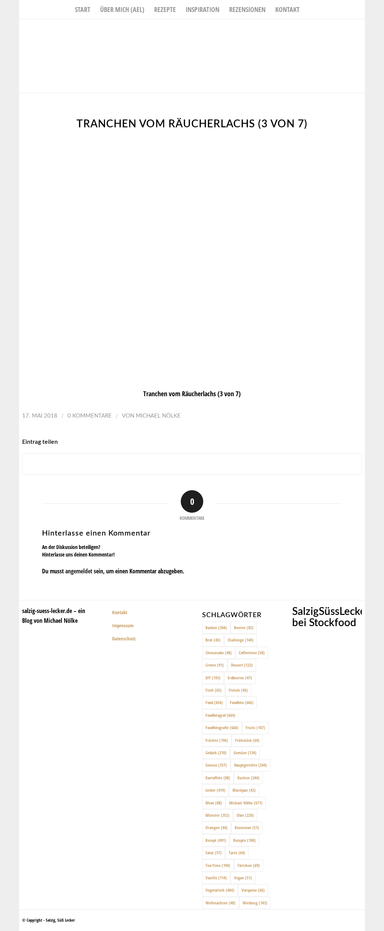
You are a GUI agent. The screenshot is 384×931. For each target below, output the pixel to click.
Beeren (244, 627)
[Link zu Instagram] (348, 30)
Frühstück (247, 740)
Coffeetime (252, 652)
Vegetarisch (220, 890)
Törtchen (248, 865)
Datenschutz (124, 638)
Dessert (242, 665)
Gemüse (245, 752)
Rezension (247, 827)
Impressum (123, 625)
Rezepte (244, 840)
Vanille (216, 877)
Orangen (217, 827)
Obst (245, 815)
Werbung (255, 903)
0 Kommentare (90, 416)
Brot (213, 640)
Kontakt (119, 612)
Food (214, 702)
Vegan (243, 877)
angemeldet (78, 571)
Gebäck (216, 752)
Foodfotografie (222, 727)
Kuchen (248, 777)
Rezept (216, 840)
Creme (215, 665)
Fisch (214, 690)
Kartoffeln (218, 777)
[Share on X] (192, 464)
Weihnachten (221, 903)
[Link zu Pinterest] (359, 30)
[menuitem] (82, 9)
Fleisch (238, 690)
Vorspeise (253, 890)
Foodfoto (242, 702)
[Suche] (309, 9)
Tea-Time (218, 865)
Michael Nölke (158, 416)
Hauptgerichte (250, 765)
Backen (216, 627)
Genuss (216, 765)
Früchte (217, 740)
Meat (214, 803)
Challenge (241, 640)
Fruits (255, 727)
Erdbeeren (240, 677)
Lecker (215, 790)
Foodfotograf (221, 715)
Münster (218, 815)
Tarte (237, 852)
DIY (213, 677)
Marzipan (244, 790)
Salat (214, 852)
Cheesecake (219, 652)
